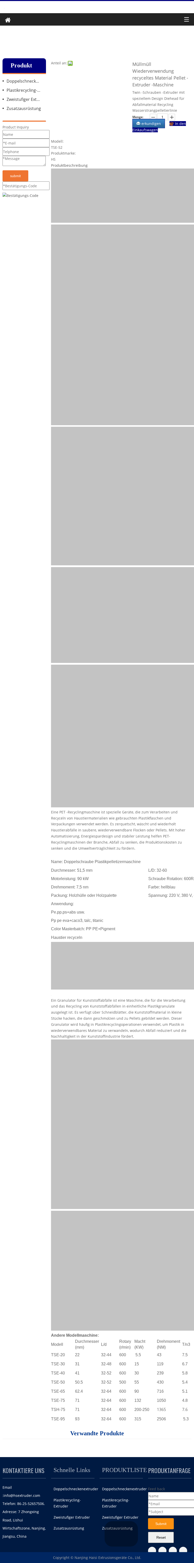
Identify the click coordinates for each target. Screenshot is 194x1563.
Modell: (57, 141)
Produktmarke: (63, 153)
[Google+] (173, 1551)
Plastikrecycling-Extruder (26, 90)
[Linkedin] (183, 1551)
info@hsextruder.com (22, 1495)
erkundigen (151, 123)
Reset (161, 1537)
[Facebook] (152, 1551)
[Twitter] (162, 1551)
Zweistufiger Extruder (26, 99)
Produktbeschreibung (69, 165)
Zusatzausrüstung (24, 108)
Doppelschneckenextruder (26, 81)
